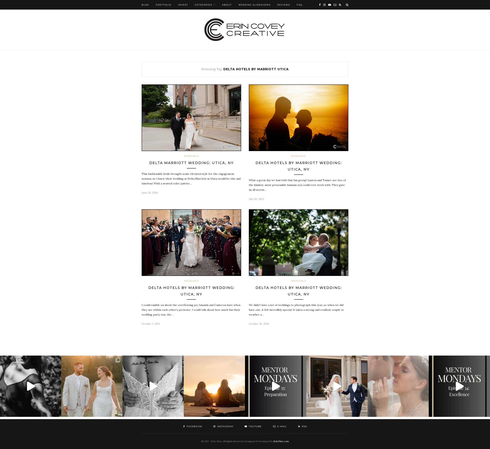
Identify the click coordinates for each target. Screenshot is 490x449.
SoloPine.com (281, 441)
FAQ (299, 4)
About (227, 4)
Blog (145, 4)
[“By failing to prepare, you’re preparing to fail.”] (275, 386)
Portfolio (163, 4)
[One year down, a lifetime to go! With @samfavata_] (337, 386)
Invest (183, 4)
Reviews (283, 4)
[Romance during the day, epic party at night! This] (398, 386)
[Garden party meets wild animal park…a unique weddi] (153, 386)
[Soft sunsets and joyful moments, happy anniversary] (91, 386)
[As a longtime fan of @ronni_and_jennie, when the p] (214, 386)
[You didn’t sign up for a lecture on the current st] (459, 386)
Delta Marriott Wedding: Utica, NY (191, 163)
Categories (203, 4)
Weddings (191, 156)
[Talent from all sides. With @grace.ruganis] (30, 386)
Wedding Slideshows (254, 4)
